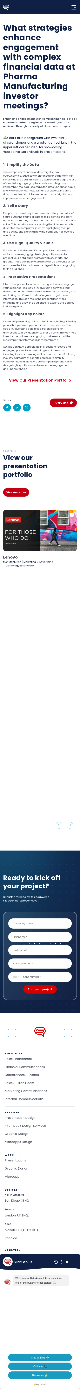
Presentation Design (20, 1118)
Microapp (12, 1176)
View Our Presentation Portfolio (40, 380)
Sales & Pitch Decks (20, 1083)
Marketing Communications (26, 1091)
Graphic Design (16, 1134)
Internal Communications (24, 1099)
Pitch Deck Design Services (25, 1125)
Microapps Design (18, 1142)
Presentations (15, 1160)
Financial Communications (25, 1067)
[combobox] (15, 977)
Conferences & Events (22, 1075)
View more (13, 492)
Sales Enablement (18, 1059)
